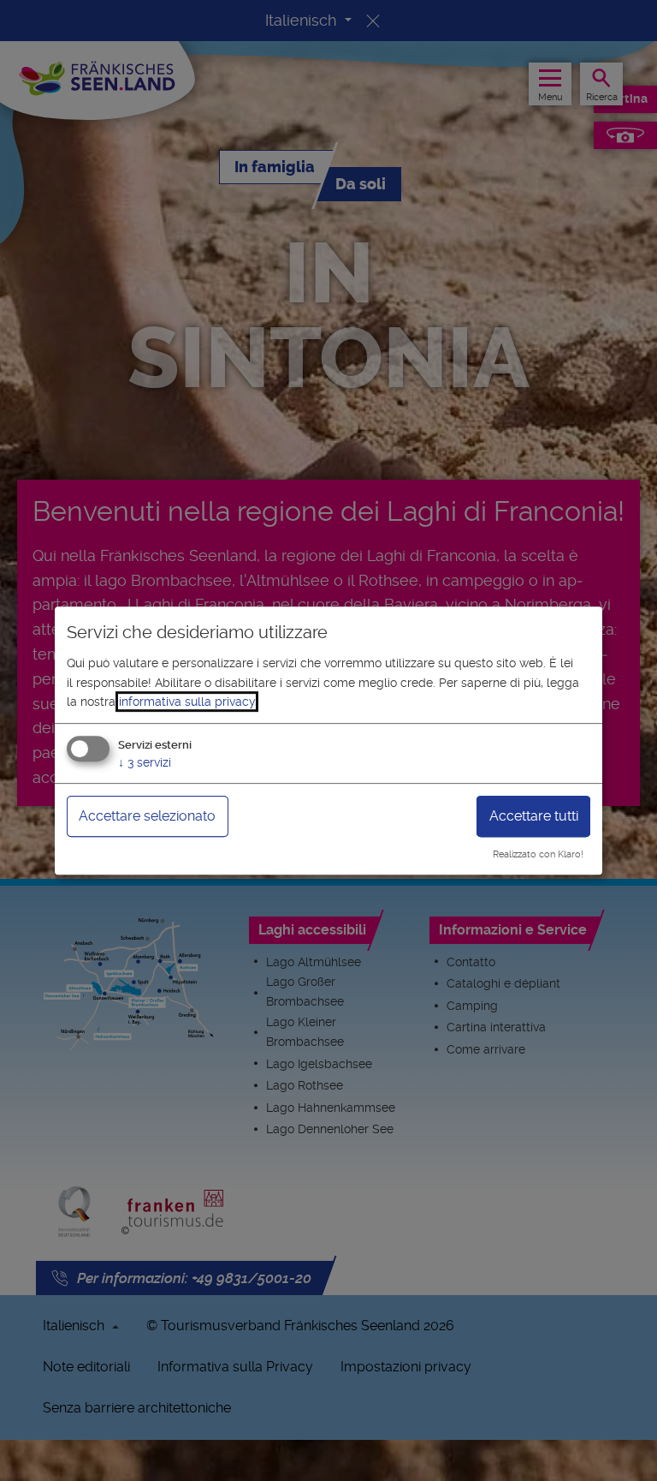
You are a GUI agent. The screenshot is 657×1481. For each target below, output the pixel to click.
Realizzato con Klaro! (538, 854)
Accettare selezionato (147, 817)
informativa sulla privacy (187, 701)
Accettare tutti (533, 817)
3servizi (144, 763)
